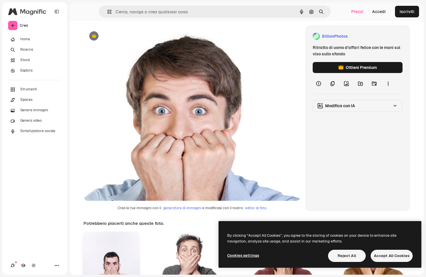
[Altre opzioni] (388, 83)
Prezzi (357, 11)
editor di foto (255, 208)
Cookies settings (243, 255)
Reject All (347, 255)
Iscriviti (407, 11)
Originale (121, 36)
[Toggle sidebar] (56, 11)
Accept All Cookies (391, 255)
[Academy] (23, 265)
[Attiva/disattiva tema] (33, 265)
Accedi (379, 11)
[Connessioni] (12, 265)
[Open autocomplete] (107, 12)
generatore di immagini (182, 208)
